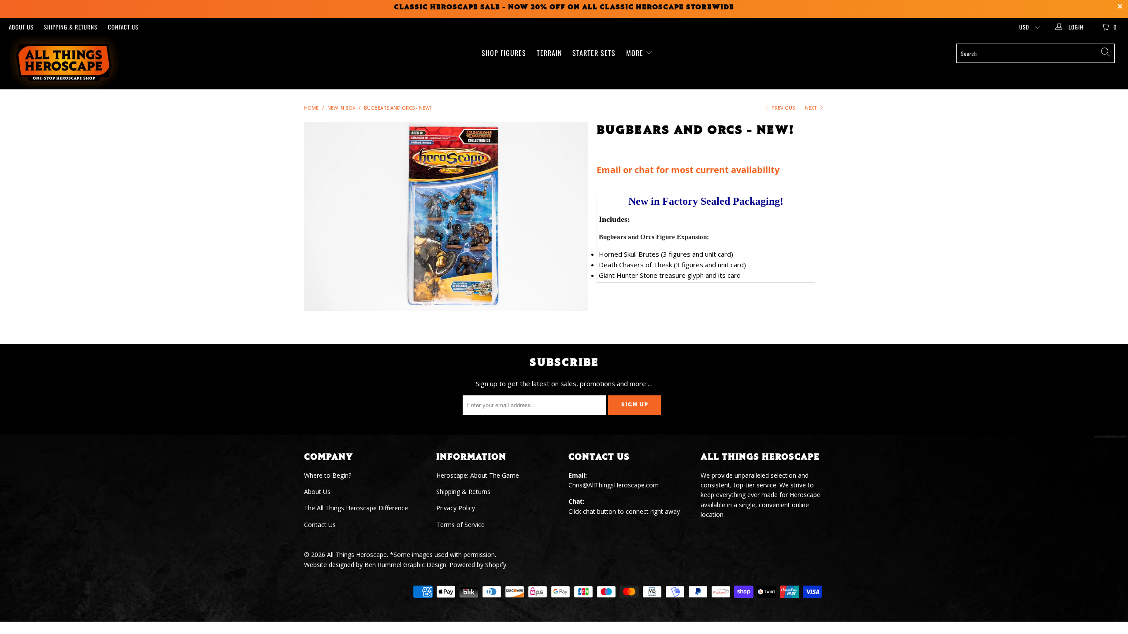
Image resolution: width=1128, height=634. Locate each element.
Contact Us (123, 26)
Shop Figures (504, 53)
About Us (21, 26)
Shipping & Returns (70, 26)
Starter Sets (594, 53)
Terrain (549, 53)
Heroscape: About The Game (477, 475)
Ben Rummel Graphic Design (405, 564)
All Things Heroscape (357, 554)
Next (811, 107)
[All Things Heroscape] (95, 62)
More (636, 53)
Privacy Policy (455, 508)
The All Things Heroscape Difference (356, 508)
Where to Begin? (327, 475)
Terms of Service (460, 524)
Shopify (495, 564)
